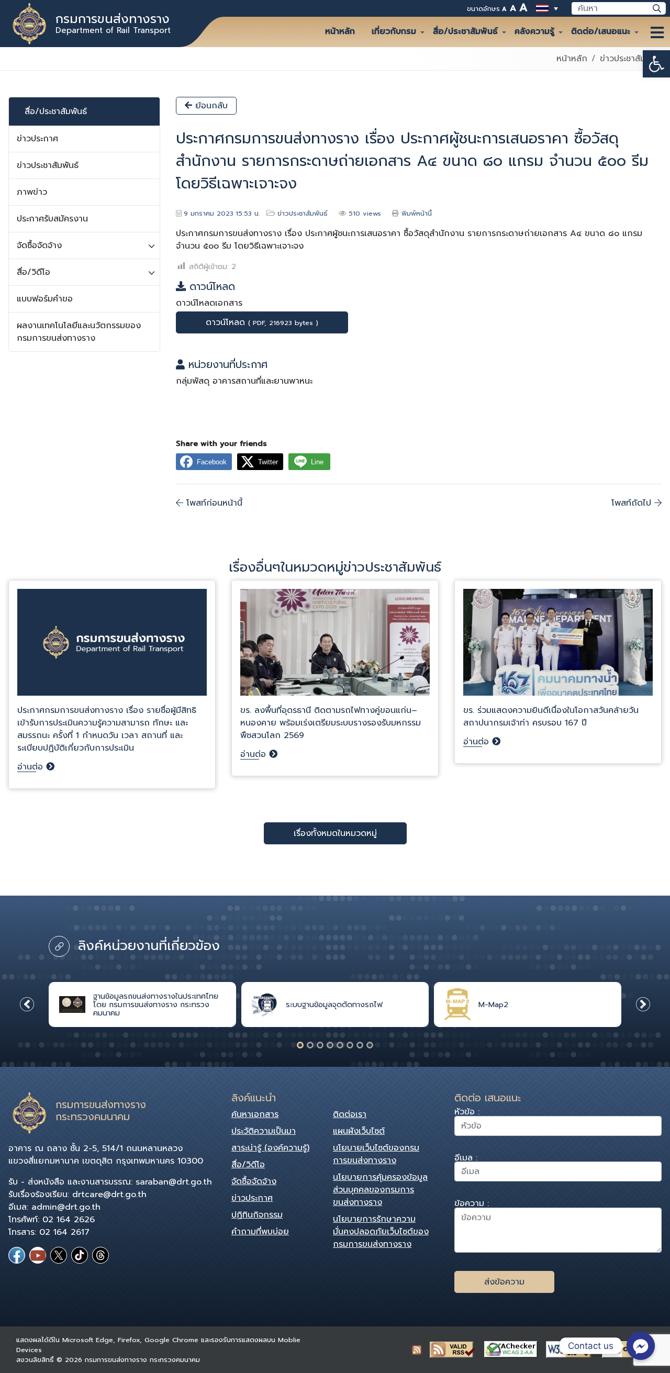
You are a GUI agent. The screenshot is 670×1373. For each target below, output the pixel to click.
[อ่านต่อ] (112, 646)
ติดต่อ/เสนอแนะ (600, 31)
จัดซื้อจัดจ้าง (39, 245)
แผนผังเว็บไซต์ (359, 1131)
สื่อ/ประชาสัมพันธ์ (465, 31)
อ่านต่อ (31, 767)
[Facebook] (16, 1255)
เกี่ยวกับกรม (394, 31)
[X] (58, 1255)
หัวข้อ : (466, 1113)
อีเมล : (465, 1159)
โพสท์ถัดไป (632, 503)
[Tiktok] (79, 1255)
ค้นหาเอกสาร (254, 1114)
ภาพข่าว (32, 192)
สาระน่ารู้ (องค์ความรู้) (270, 1148)
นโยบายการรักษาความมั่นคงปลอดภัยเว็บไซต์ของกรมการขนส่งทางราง (381, 1232)
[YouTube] (37, 1255)
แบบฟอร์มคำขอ (45, 299)
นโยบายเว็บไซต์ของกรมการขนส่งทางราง (376, 1154)
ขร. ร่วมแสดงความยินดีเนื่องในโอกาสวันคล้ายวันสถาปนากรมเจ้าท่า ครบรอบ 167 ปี (551, 716)
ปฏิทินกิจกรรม (257, 1215)
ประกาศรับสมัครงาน (52, 219)
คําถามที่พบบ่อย (260, 1231)
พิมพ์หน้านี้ (416, 213)
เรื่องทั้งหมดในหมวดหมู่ (335, 833)
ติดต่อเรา (349, 1114)
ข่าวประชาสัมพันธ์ (631, 58)
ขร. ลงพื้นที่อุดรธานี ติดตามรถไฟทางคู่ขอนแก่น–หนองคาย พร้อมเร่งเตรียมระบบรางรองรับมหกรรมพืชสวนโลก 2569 (330, 723)
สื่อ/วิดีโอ (33, 272)
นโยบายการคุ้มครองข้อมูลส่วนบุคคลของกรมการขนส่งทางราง (380, 1190)
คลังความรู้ (534, 31)
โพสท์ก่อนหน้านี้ (212, 503)
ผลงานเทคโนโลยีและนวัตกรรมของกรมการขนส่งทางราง (79, 331)
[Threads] (100, 1255)
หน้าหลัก (340, 31)
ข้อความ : (471, 1205)
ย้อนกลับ (210, 105)
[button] (656, 63)
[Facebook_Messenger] (641, 1346)
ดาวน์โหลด (262, 322)
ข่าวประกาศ (37, 138)
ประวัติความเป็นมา (263, 1131)
